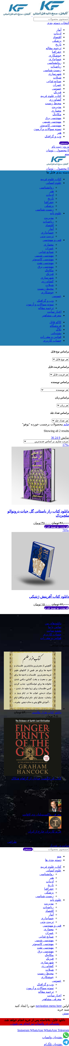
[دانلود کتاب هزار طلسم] (32, 708)
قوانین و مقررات (50, 638)
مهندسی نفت (45, 263)
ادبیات (57, 33)
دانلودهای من (53, 623)
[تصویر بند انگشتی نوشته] (55, 810)
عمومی (56, 88)
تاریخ (58, 44)
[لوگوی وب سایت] (50, 15)
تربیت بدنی (47, 236)
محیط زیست (53, 103)
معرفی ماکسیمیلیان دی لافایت (41, 814)
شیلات (57, 77)
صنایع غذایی (53, 81)
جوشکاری (55, 55)
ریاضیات (56, 66)
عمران (57, 85)
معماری (56, 110)
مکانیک (57, 114)
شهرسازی (54, 73)
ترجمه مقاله (53, 48)
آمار (58, 29)
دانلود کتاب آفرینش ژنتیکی (49, 597)
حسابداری (55, 59)
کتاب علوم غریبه (50, 96)
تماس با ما (54, 627)
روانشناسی (54, 62)
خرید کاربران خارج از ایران (44, 831)
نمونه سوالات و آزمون (47, 129)
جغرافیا (56, 51)
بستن (65, 1013)
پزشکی (56, 40)
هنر (59, 132)
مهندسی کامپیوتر (50, 125)
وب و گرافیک (53, 136)
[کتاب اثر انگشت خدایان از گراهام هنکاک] (32, 774)
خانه (66, 424)
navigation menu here (49, 1005)
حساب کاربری (52, 634)
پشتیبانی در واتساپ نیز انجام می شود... (34, 1023)
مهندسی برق (53, 118)
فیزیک (57, 92)
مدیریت (56, 107)
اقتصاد (57, 37)
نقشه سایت (54, 630)
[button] (56, 526)
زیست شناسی (52, 70)
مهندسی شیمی (51, 121)
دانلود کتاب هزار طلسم (46, 712)
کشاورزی (55, 99)
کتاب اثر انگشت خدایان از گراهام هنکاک (36, 778)
